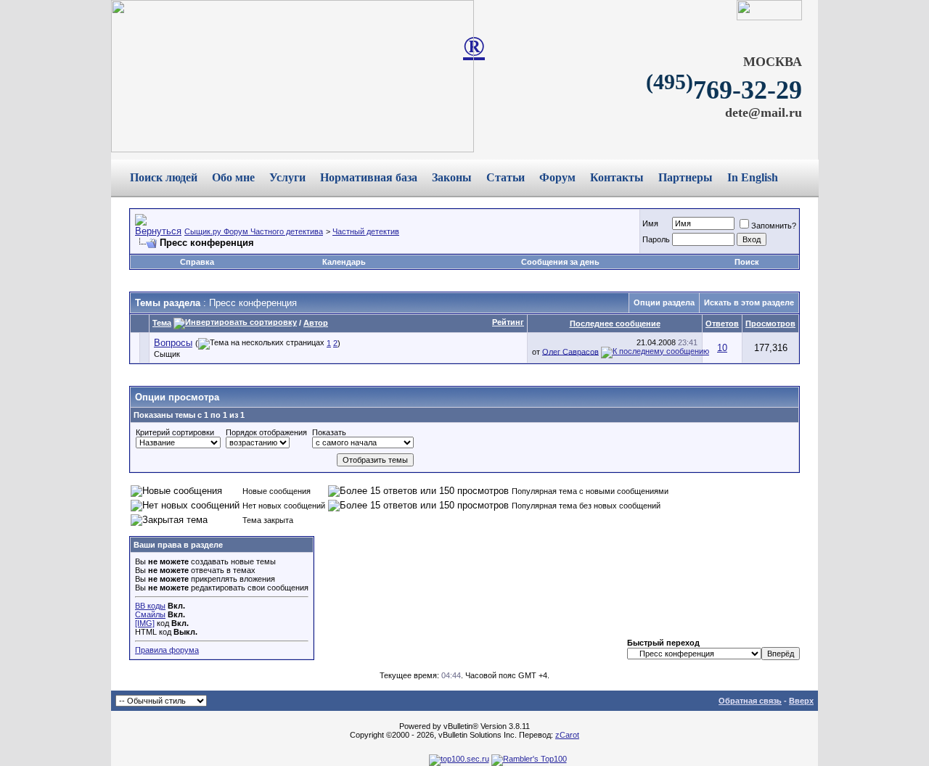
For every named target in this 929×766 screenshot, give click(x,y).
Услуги (287, 177)
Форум (557, 177)
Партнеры (685, 177)
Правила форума (167, 650)
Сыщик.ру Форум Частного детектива (253, 231)
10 (722, 347)
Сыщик (167, 354)
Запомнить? (773, 225)
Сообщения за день (560, 262)
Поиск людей (163, 177)
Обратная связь (750, 700)
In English (752, 177)
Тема (161, 322)
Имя (650, 223)
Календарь (344, 262)
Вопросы (173, 342)
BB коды (150, 605)
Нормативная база (368, 177)
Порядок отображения (266, 432)
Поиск (746, 262)
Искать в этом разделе (749, 302)
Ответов (722, 323)
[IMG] (145, 623)
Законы (452, 177)
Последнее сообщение (615, 323)
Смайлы (150, 614)
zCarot (567, 734)
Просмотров (770, 323)
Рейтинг (508, 322)
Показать (329, 432)
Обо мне (233, 177)
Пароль (656, 239)
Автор (315, 322)
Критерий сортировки (175, 432)
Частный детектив (365, 231)
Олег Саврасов (570, 351)
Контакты (617, 177)
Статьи (505, 177)
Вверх (801, 700)
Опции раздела (664, 302)
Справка (197, 262)
